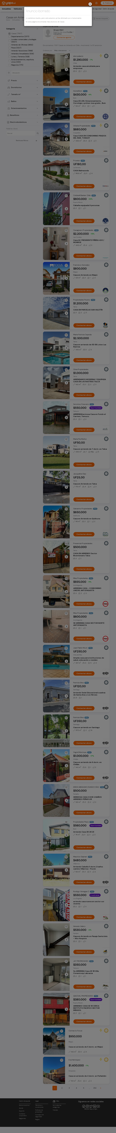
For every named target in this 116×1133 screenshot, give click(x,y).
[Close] (90, 4)
